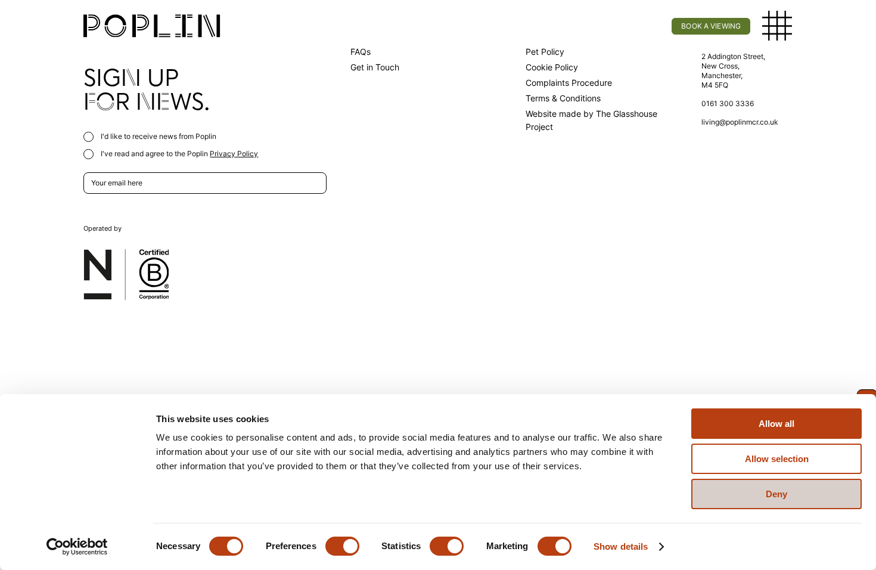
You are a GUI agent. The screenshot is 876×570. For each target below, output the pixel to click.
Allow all (776, 424)
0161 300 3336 (727, 103)
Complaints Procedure (569, 83)
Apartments (302, 26)
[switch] (342, 546)
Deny (776, 494)
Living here (406, 26)
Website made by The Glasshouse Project (591, 120)
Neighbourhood (517, 26)
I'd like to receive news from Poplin (157, 136)
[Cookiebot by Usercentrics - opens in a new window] (77, 547)
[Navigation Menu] (777, 26)
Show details (621, 546)
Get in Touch (374, 67)
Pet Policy (545, 52)
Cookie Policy (552, 67)
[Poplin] (151, 26)
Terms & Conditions (563, 98)
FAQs (360, 52)
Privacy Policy (234, 153)
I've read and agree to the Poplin (178, 153)
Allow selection (777, 459)
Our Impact (630, 26)
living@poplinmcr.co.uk (739, 121)
